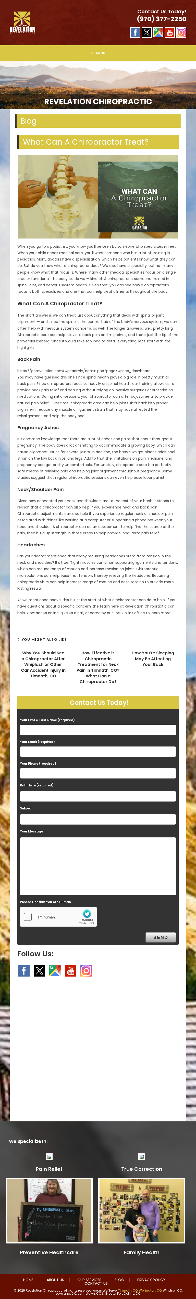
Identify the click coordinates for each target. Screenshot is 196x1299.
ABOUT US (55, 1279)
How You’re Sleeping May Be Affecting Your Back (153, 658)
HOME (28, 1279)
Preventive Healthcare (49, 1252)
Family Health (142, 1252)
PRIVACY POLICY (151, 1279)
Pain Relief (49, 1169)
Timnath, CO (128, 1290)
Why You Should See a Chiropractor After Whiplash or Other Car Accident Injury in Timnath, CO (43, 664)
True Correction (141, 1169)
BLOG (119, 1279)
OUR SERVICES (89, 1279)
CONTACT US (96, 1283)
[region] (98, 85)
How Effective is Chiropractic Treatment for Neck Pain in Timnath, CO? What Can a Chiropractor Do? (98, 667)
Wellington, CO (150, 1290)
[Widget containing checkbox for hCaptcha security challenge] (58, 917)
